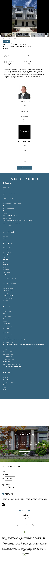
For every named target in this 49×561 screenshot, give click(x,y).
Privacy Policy (30, 525)
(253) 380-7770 (8, 480)
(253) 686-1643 (24, 111)
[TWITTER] (29, 511)
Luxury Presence (33, 518)
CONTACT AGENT (24, 167)
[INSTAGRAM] (23, 511)
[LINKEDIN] (26, 511)
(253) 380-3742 (24, 151)
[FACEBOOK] (19, 511)
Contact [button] (24, 453)
